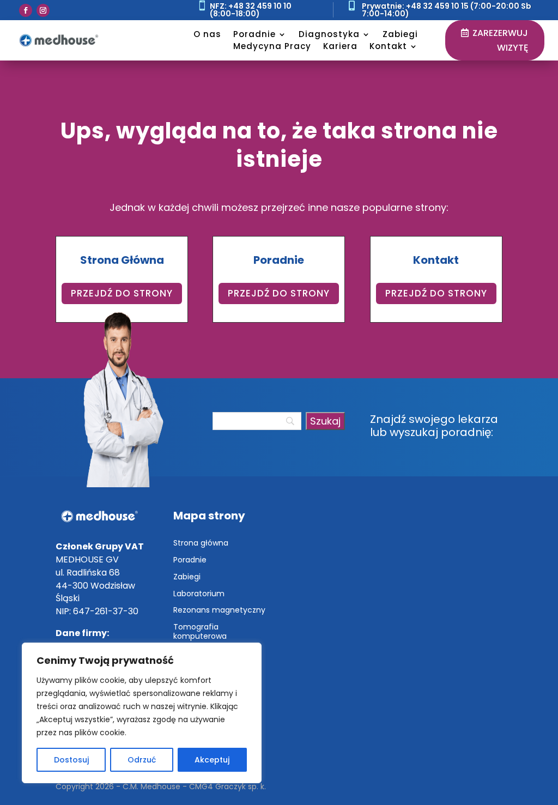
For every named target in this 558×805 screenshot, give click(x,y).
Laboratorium (199, 593)
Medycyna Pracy (272, 46)
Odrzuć (142, 759)
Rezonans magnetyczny (219, 609)
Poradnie (254, 34)
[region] (142, 713)
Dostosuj (71, 759)
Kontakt (388, 46)
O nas (207, 34)
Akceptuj (212, 759)
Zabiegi (400, 34)
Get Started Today (141, 137)
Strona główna (200, 542)
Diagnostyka (329, 34)
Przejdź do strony (122, 293)
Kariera (340, 46)
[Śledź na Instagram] (43, 10)
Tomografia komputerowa (200, 631)
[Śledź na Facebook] (25, 10)
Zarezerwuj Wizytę (500, 40)
